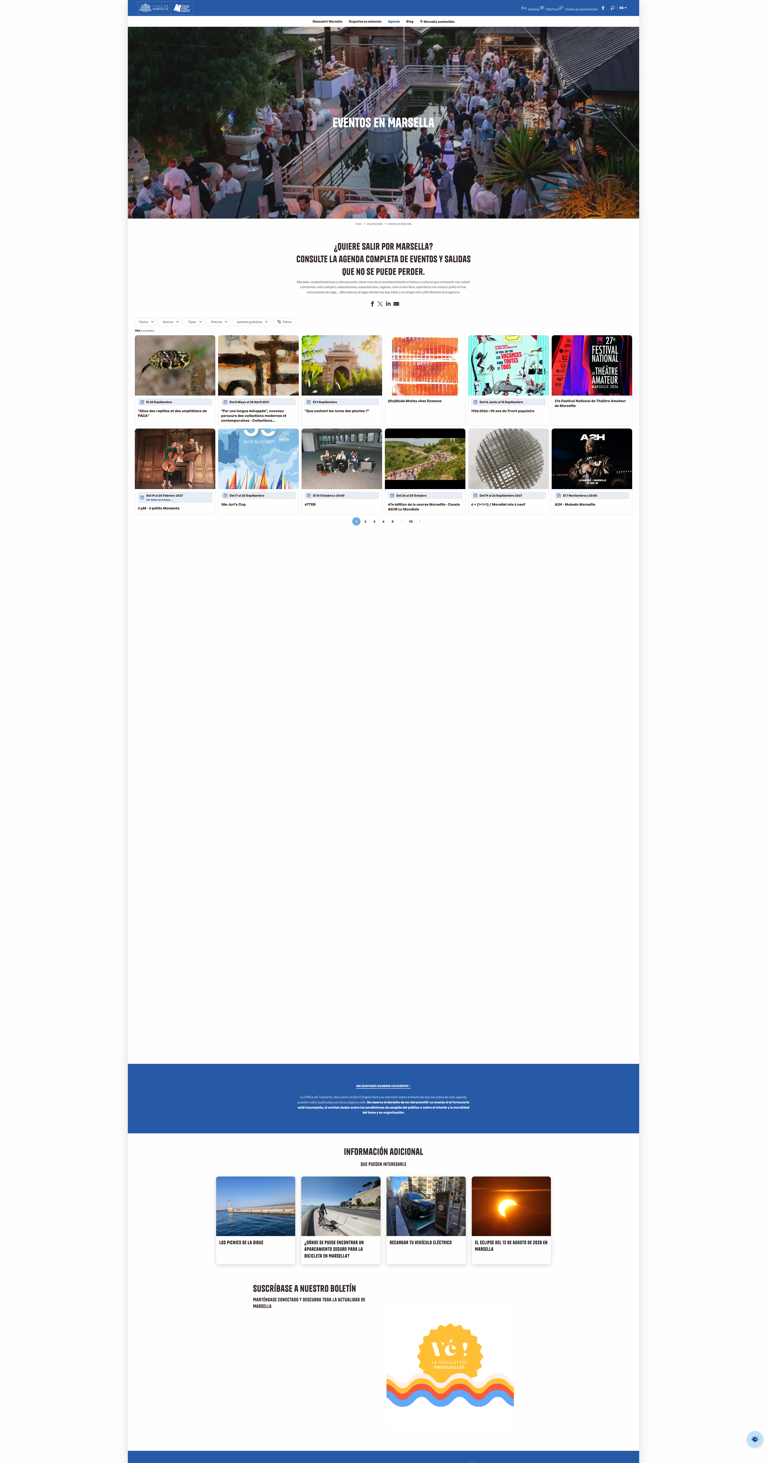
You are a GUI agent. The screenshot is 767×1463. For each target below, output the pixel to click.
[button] (612, 7)
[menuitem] (165, 8)
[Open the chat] (755, 1439)
